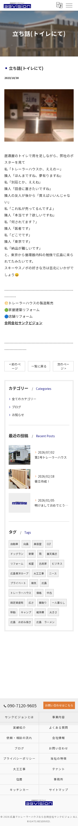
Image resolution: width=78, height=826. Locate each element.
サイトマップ (58, 790)
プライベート (18, 583)
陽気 (33, 583)
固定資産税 (16, 602)
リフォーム (16, 563)
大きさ (53, 612)
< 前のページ (15, 366)
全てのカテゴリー (24, 399)
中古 (49, 593)
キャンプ (26, 612)
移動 (13, 612)
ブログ (16, 407)
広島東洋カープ (19, 573)
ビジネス (57, 563)
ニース (53, 573)
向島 (26, 544)
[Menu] (69, 5)
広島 (44, 583)
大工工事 (39, 573)
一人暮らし (58, 602)
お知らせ (18, 415)
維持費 (40, 612)
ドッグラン (16, 553)
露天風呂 (52, 553)
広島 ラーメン (45, 622)
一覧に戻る (39, 366)
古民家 (43, 563)
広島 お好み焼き (20, 622)
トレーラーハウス (20, 593)
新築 (31, 553)
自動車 (14, 544)
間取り (43, 602)
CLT (49, 544)
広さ (31, 602)
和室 (31, 563)
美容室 (38, 544)
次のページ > (63, 366)
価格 (39, 593)
